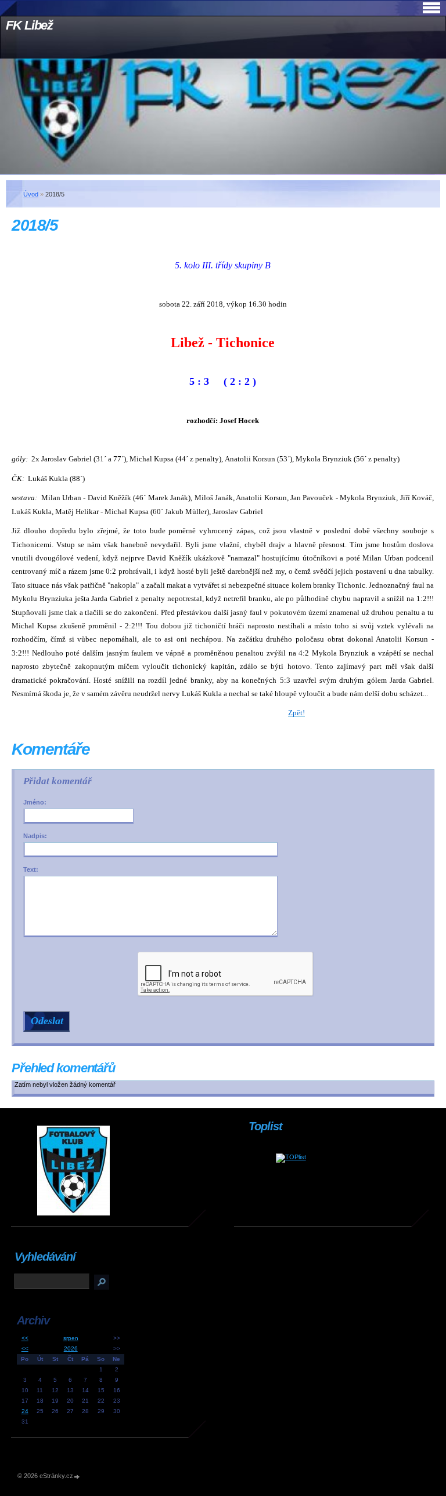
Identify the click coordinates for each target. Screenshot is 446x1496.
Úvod (30, 194)
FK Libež (29, 25)
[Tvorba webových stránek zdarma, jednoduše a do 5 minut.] (77, 1476)
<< (24, 1338)
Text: (30, 869)
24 (24, 1411)
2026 (71, 1348)
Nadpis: (35, 835)
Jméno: (34, 802)
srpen (70, 1338)
